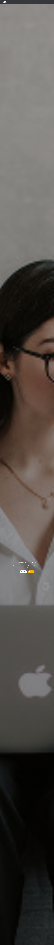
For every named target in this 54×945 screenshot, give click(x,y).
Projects (31, 517)
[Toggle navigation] (50, 2)
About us (23, 517)
